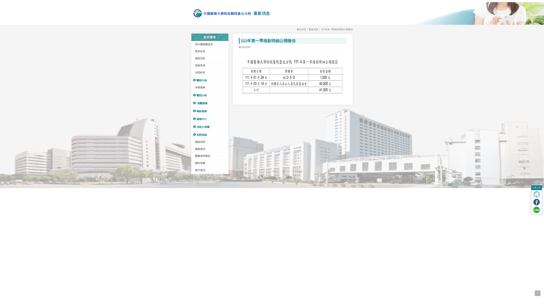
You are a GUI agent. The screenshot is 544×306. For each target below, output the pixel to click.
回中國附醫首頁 (204, 44)
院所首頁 (200, 51)
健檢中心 (202, 119)
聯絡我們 (200, 142)
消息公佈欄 (203, 127)
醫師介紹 (202, 80)
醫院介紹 (202, 95)
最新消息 (313, 29)
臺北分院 (301, 29)
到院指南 (202, 134)
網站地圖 (200, 163)
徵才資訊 (200, 170)
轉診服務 (202, 111)
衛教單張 (200, 65)
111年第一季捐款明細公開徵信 (337, 29)
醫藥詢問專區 (202, 156)
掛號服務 (200, 87)
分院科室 (200, 72)
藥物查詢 (200, 149)
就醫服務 (202, 103)
